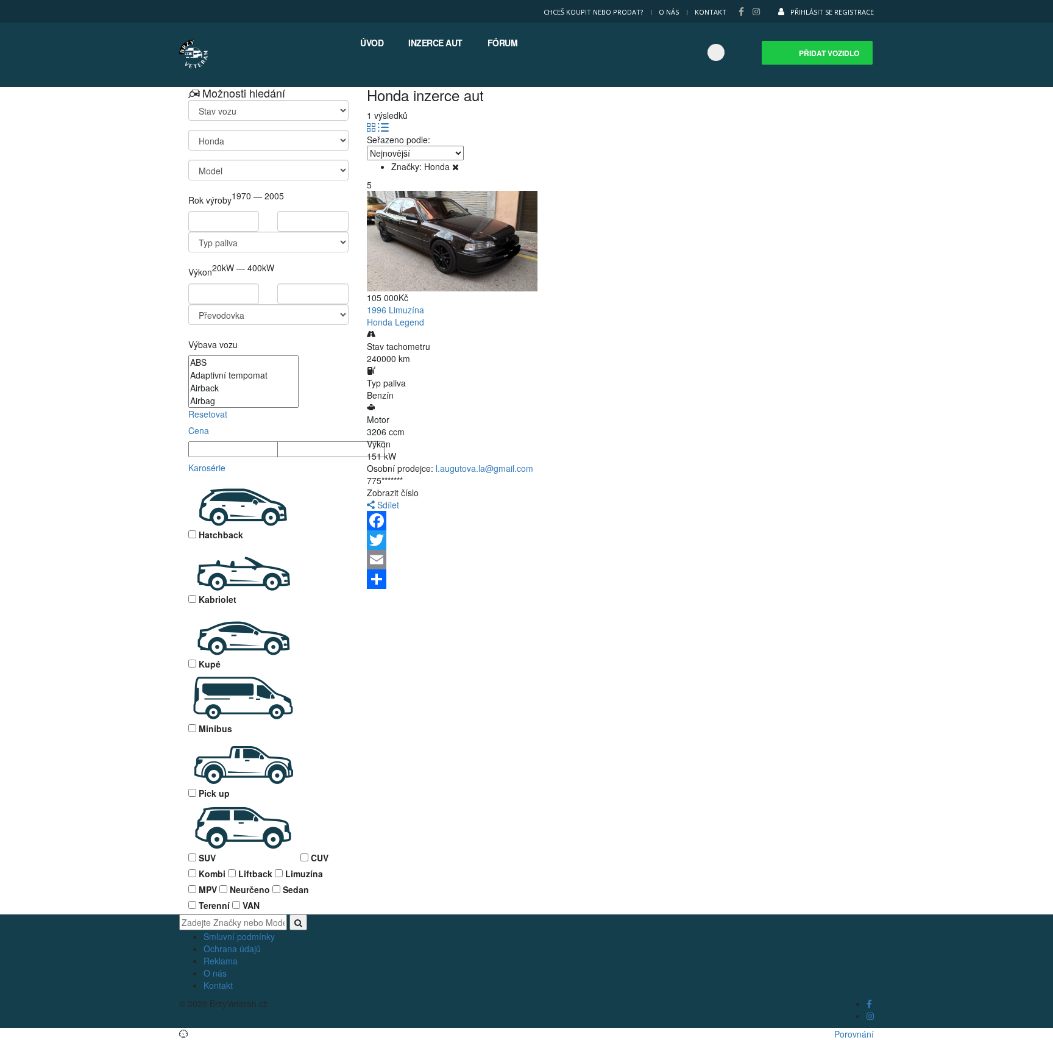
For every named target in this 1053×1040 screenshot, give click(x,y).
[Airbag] (243, 400)
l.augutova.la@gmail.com (484, 468)
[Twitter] (625, 540)
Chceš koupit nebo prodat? (593, 11)
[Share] (625, 579)
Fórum (503, 43)
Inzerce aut (435, 43)
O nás (669, 11)
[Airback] (243, 388)
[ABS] (243, 362)
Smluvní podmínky (239, 936)
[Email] (625, 559)
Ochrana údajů (232, 948)
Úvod (371, 43)
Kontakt (710, 11)
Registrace (854, 11)
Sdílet (387, 505)
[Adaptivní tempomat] (243, 375)
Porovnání (854, 1034)
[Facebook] (625, 520)
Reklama (221, 961)
